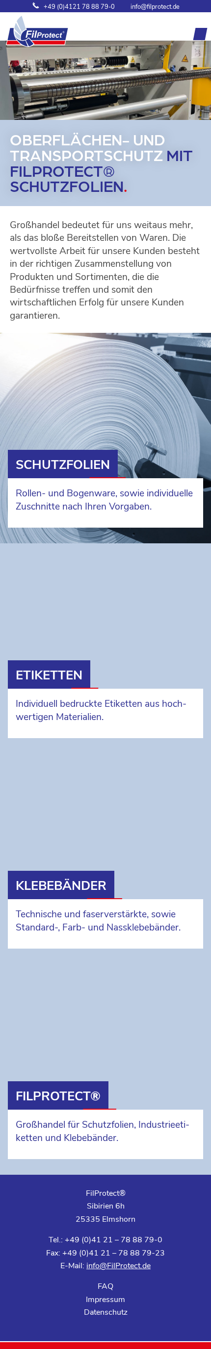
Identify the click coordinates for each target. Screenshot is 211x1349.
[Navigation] (200, 34)
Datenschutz (106, 1311)
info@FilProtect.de (118, 1265)
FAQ (105, 1285)
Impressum (105, 1299)
